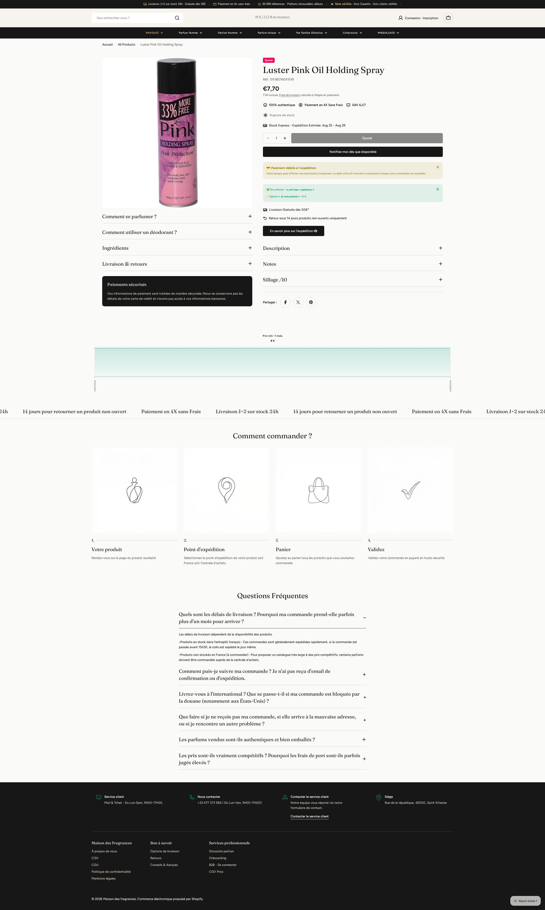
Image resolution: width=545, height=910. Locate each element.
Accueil (107, 44)
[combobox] (137, 18)
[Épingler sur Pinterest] (311, 302)
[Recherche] (177, 17)
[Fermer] (438, 167)
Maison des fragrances (119, 899)
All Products (126, 44)
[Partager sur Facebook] (285, 302)
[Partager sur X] (298, 302)
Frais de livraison (289, 95)
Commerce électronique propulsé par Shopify (170, 899)
